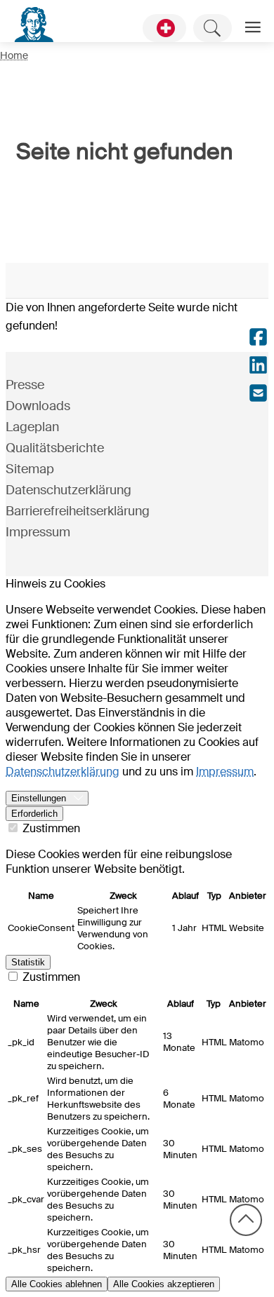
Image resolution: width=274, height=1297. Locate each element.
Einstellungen (38, 798)
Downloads (38, 406)
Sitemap (30, 469)
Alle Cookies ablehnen (56, 1284)
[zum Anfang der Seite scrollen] (246, 1220)
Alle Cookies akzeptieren (163, 1284)
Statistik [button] (28, 962)
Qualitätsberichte (55, 448)
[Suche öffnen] (212, 28)
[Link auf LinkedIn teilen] (258, 367)
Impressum (38, 532)
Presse (25, 384)
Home (14, 55)
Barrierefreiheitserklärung (78, 511)
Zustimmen (50, 828)
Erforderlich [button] (34, 813)
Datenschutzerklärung (68, 490)
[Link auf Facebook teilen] (258, 339)
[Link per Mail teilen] (258, 395)
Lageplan (32, 427)
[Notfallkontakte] (164, 28)
